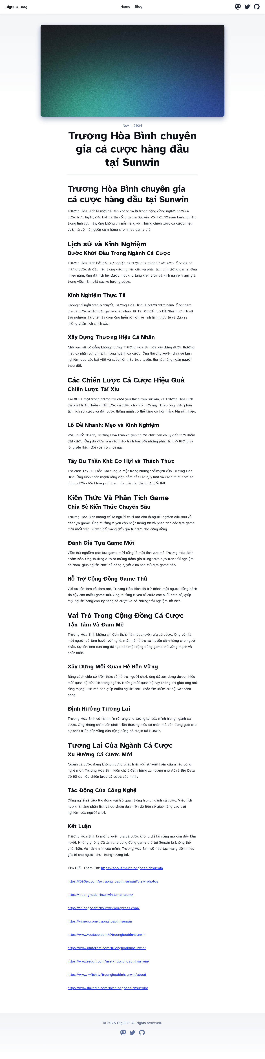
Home (125, 6)
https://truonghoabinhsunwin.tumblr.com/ (100, 894)
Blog (138, 6)
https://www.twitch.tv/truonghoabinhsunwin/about (107, 974)
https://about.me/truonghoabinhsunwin (132, 868)
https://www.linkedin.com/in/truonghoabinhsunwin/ (108, 988)
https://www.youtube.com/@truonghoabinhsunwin (106, 934)
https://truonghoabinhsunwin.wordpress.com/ (104, 908)
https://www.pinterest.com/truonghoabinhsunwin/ (107, 948)
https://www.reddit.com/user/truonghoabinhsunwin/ (108, 961)
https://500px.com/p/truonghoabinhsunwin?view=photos (113, 881)
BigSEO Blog (16, 7)
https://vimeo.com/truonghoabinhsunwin (100, 921)
